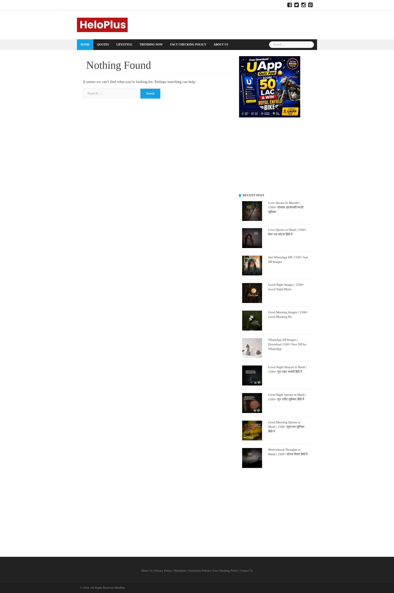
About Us (221, 44)
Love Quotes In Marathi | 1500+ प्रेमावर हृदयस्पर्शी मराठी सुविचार (285, 207)
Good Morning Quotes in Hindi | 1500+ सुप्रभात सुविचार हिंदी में (286, 427)
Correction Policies (200, 570)
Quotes (103, 44)
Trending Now (151, 44)
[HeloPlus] (102, 24)
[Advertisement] (275, 155)
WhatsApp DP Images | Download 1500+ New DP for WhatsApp (287, 344)
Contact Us (246, 570)
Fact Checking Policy (188, 44)
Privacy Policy (163, 570)
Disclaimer (180, 570)
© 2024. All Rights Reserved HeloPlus (102, 587)
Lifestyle (124, 44)
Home (85, 44)
